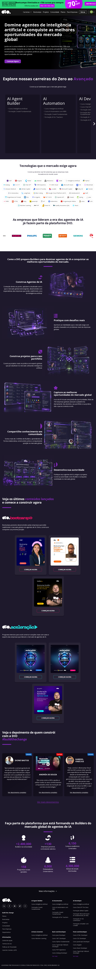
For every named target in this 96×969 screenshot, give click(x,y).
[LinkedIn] (4, 906)
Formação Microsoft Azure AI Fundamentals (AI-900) (81, 914)
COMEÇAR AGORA (30, 570)
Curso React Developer (80, 948)
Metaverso (50, 181)
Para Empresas (72, 12)
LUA (91, 201)
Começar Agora (13, 61)
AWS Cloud (54, 185)
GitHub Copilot (25, 189)
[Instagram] (25, 906)
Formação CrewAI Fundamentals (20, 111)
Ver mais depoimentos (48, 802)
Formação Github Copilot (80, 910)
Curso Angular (77, 945)
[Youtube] (14, 906)
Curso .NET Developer (59, 938)
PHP (37, 205)
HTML (16, 201)
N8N (7, 201)
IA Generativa (14, 193)
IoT (44, 201)
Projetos (46, 12)
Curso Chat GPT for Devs (80, 907)
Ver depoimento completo (17, 792)
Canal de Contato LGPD (9, 950)
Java (89, 197)
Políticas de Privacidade (9, 947)
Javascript (35, 201)
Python (87, 181)
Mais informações (47, 891)
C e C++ (17, 185)
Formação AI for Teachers (54, 117)
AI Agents (37, 197)
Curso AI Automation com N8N (55, 111)
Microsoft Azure (68, 185)
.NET (10, 181)
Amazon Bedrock (10, 189)
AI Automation (54, 101)
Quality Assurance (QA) (62, 205)
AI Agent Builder (14, 101)
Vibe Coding (39, 193)
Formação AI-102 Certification (78, 919)
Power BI (47, 205)
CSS (80, 185)
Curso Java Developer (58, 935)
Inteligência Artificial (74, 181)
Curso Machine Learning (39, 938)
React (76, 205)
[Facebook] (9, 906)
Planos (63, 12)
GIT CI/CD (49, 197)
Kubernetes (54, 201)
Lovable (53, 189)
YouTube (59, 754)
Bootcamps (37, 12)
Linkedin (28, 754)
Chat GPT (28, 185)
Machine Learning (25, 205)
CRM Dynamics (41, 185)
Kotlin (60, 181)
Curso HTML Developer (80, 935)
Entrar (83, 12)
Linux (82, 201)
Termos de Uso (7, 944)
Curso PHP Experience (59, 950)
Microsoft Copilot (67, 189)
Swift (86, 193)
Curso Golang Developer (59, 953)
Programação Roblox (69, 201)
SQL (27, 197)
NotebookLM (75, 193)
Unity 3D (80, 189)
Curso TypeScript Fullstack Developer (60, 945)
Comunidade (54, 12)
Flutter (29, 181)
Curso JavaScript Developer (81, 941)
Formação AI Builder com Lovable (81, 924)
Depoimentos (6, 932)
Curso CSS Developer (79, 938)
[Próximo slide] (94, 124)
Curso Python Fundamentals (60, 941)
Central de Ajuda (7, 940)
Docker (90, 189)
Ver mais (54, 956)
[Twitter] (20, 906)
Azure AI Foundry (41, 189)
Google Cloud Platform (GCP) (57, 193)
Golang (7, 185)
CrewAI (71, 197)
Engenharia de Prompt (14, 197)
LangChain (27, 193)
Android (39, 181)
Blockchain (89, 185)
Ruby (24, 201)
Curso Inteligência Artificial (18, 108)
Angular (19, 181)
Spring (81, 197)
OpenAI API (60, 197)
